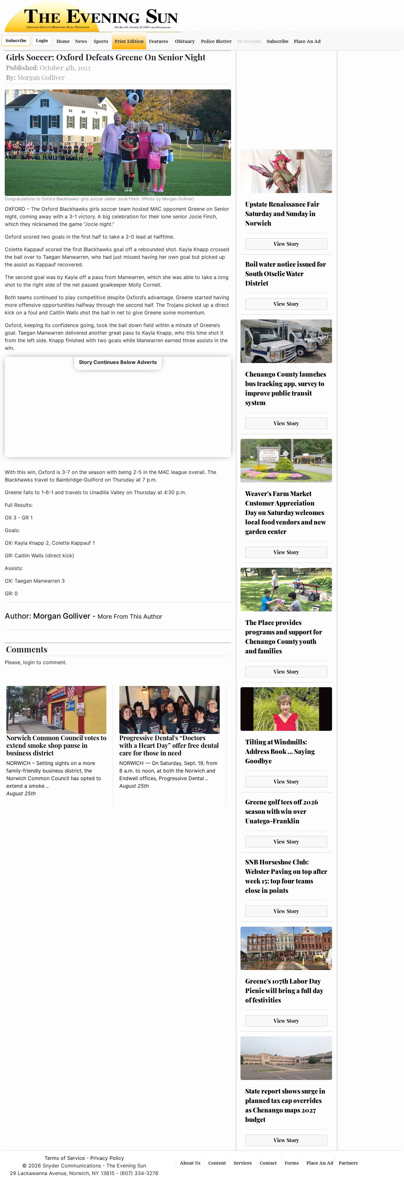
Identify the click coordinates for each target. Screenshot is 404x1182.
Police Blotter (216, 41)
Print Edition (129, 41)
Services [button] (243, 1163)
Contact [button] (269, 1163)
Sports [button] (101, 41)
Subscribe (16, 40)
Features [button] (158, 41)
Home (63, 41)
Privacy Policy (107, 1158)
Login (42, 40)
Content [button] (217, 1163)
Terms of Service (65, 1158)
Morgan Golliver (62, 616)
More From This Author (130, 616)
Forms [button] (292, 1163)
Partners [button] (349, 1163)
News (81, 41)
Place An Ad (307, 41)
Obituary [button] (185, 41)
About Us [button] (191, 1163)
